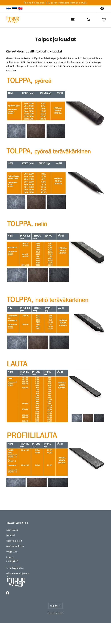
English (53, 605)
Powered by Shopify (56, 613)
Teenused (10, 535)
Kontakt (9, 557)
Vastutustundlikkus (15, 546)
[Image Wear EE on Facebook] (102, 8)
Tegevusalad (12, 530)
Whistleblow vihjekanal (17, 573)
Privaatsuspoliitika (15, 568)
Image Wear (12, 551)
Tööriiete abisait (14, 540)
